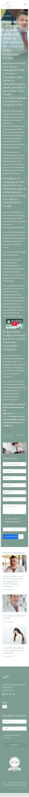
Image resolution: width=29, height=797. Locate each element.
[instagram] (3, 694)
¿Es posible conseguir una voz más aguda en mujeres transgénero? (13, 650)
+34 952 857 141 (7, 687)
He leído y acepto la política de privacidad (13, 520)
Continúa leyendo (8, 590)
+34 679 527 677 (7, 690)
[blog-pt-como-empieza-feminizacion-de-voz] (14, 556)
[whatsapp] (7, 694)
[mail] (10, 694)
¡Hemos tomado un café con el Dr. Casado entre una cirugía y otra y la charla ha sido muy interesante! (13, 581)
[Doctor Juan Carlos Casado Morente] (14, 595)
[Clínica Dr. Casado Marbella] (6, 674)
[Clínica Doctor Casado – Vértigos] (14, 627)
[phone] (14, 694)
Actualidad (7, 16)
